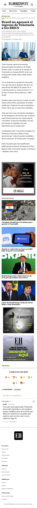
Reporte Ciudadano (7, 488)
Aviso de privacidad (7, 496)
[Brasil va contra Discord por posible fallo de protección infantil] (18, 237)
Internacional (6, 455)
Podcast (4, 482)
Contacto (4, 499)
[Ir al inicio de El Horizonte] (18, 4)
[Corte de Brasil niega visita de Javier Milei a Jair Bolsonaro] (18, 291)
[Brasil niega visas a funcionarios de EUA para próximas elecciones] (18, 264)
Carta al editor (6, 475)
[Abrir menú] (5, 4)
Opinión (4, 469)
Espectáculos (5, 472)
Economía (4, 458)
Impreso (4, 485)
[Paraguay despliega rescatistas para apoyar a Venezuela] (18, 210)
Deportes (4, 461)
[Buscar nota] (32, 4)
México (4, 452)
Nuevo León (5, 449)
